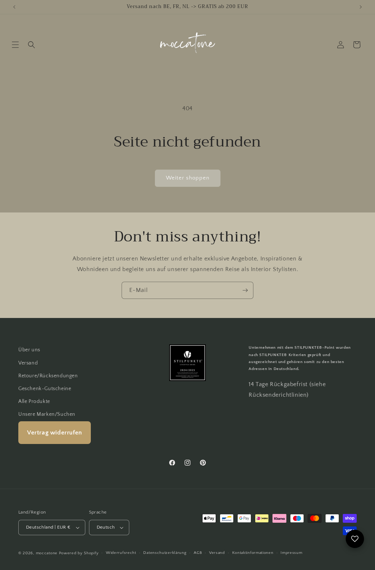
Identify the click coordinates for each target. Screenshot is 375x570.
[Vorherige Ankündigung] (14, 7)
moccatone (46, 553)
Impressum (291, 553)
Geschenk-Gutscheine (44, 389)
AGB (198, 553)
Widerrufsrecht (121, 553)
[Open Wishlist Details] (355, 539)
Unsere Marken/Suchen (46, 414)
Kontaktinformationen (253, 553)
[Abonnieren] (245, 290)
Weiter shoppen (187, 178)
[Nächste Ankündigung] (361, 7)
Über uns (29, 350)
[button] (15, 45)
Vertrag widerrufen (54, 432)
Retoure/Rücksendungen (48, 376)
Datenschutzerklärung (164, 553)
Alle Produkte (34, 401)
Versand (28, 363)
